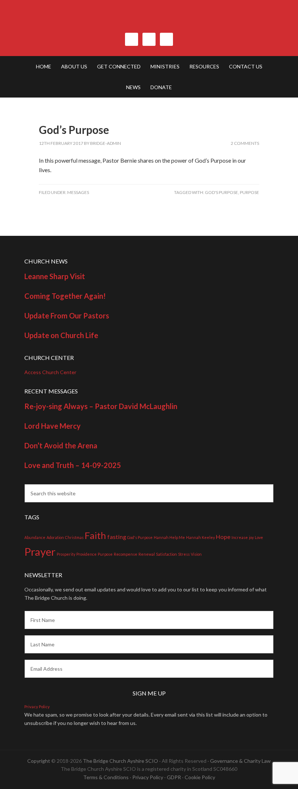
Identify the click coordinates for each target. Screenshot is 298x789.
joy (251, 537)
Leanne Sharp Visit (54, 276)
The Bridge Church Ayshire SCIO (120, 761)
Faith (95, 535)
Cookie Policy (200, 777)
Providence (86, 554)
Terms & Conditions (106, 777)
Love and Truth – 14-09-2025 (72, 465)
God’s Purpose (74, 129)
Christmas (74, 537)
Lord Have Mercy (52, 425)
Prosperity (66, 554)
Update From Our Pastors (66, 315)
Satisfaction (166, 554)
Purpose (249, 192)
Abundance (34, 537)
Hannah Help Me (169, 537)
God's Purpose (221, 192)
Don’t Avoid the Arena (60, 445)
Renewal (146, 554)
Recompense (125, 554)
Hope (223, 536)
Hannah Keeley (200, 537)
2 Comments (245, 143)
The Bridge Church (149, 20)
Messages (78, 192)
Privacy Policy (37, 706)
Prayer (40, 551)
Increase (239, 537)
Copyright (38, 761)
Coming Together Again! (65, 296)
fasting (116, 536)
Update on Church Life (61, 335)
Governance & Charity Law (240, 761)
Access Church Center (50, 372)
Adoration (55, 537)
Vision (196, 554)
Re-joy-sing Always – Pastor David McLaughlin (100, 406)
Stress (184, 554)
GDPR (174, 777)
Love (259, 537)
